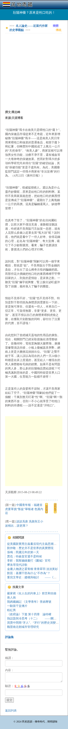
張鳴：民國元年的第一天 (23, 552)
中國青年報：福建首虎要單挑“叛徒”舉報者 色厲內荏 (24, 509)
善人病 (11, 597)
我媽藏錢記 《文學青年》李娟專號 (29, 601)
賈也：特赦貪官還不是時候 (24, 556)
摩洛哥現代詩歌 (17, 564)
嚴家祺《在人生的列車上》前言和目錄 (31, 593)
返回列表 (11, 710)
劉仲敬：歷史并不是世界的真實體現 (30, 548)
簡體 (56, 25)
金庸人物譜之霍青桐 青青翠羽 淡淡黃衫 (32, 568)
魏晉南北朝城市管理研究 (23, 626)
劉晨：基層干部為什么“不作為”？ (28, 573)
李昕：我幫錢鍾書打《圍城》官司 (29, 560)
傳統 (58, 29)
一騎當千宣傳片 (17, 605)
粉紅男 (11, 610)
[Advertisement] (34, 70)
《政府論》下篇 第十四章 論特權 (29, 614)
